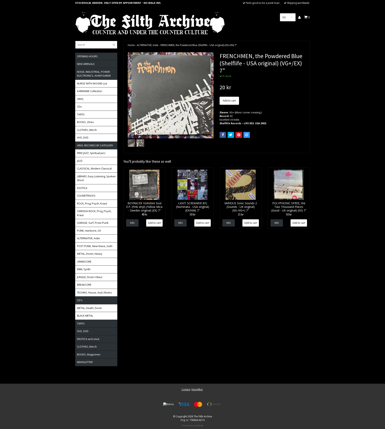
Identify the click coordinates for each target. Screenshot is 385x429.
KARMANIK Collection (89, 91)
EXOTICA (82, 188)
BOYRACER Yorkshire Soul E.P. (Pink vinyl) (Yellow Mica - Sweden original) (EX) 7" (144, 206)
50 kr (193, 214)
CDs (79, 106)
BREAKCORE (84, 284)
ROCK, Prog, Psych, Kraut (92, 203)
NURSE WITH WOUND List (92, 83)
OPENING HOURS (87, 56)
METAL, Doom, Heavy (89, 254)
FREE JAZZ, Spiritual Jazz (91, 153)
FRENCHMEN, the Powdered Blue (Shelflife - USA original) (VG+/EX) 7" (198, 45)
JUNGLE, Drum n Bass (89, 277)
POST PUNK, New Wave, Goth (94, 246)
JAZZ (79, 161)
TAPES (81, 114)
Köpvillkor (197, 389)
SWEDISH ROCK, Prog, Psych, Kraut (94, 213)
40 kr (144, 214)
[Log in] (300, 17)
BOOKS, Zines (85, 122)
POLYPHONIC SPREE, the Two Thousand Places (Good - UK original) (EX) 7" (288, 206)
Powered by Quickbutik (192, 425)
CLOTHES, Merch (87, 130)
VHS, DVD (82, 137)
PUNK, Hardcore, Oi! (89, 230)
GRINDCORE (84, 261)
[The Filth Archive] (150, 22)
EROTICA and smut (88, 339)
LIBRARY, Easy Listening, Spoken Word (96, 178)
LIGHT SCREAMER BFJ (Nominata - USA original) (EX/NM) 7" (192, 206)
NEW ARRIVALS (86, 64)
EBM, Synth (83, 269)
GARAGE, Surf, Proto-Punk (92, 223)
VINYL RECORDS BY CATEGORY (95, 145)
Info (132, 223)
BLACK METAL (85, 315)
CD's (79, 300)
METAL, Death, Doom (89, 308)
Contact (185, 389)
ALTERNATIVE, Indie (88, 238)
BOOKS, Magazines (88, 354)
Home (131, 45)
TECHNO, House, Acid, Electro (94, 292)
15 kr (241, 214)
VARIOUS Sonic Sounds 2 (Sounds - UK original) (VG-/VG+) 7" (240, 206)
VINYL (80, 99)
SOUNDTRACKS (86, 195)
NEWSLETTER (85, 362)
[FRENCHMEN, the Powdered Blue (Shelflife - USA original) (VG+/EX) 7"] (171, 95)
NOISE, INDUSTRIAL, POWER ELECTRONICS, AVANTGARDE (94, 74)
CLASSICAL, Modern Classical (94, 168)
